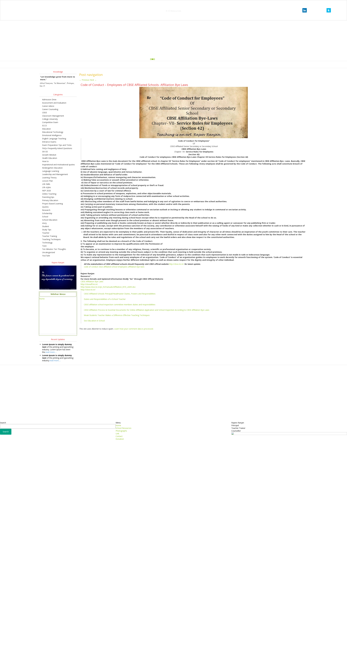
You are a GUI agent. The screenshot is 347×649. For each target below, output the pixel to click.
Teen (44, 246)
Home (142, 64)
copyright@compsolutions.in (174, 641)
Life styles (46, 187)
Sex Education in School (94, 320)
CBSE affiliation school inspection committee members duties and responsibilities (119, 304)
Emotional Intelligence (52, 135)
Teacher (45, 233)
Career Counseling (50, 109)
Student (45, 226)
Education (46, 128)
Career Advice (48, 106)
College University (50, 119)
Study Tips (46, 229)
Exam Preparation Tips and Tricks (57, 145)
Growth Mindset (49, 155)
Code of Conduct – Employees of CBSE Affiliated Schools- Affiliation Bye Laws (134, 85)
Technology (47, 242)
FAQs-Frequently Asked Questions (57, 148)
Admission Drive (49, 99)
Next (93, 80)
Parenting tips (48, 197)
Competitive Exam (50, 122)
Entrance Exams (49, 142)
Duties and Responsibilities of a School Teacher (105, 299)
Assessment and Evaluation (54, 102)
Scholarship (47, 213)
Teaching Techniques (51, 239)
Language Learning (50, 171)
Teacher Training (49, 236)
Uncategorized (48, 252)
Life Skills (46, 184)
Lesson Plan (47, 181)
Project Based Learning (52, 203)
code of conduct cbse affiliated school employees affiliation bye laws (114, 266)
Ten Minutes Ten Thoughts (54, 249)
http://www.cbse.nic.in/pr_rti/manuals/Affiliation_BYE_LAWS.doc (108, 287)
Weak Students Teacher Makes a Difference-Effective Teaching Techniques (117, 315)
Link (184, 64)
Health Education (49, 158)
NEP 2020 (46, 190)
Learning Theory (49, 177)
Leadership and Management (55, 174)
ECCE (44, 125)
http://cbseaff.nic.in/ (89, 284)
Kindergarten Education (52, 168)
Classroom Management (53, 115)
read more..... (51, 352)
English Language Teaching (54, 138)
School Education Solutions (173, 6)
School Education (49, 220)
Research (46, 210)
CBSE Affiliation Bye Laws (92, 281)
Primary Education (50, 200)
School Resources (156, 64)
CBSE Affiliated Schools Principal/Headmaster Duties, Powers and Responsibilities (119, 293)
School (45, 216)
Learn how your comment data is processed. (133, 328)
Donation (203, 64)
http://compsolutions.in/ (161, 645)
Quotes (45, 207)
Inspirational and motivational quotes (58, 164)
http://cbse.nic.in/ (176, 264)
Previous (84, 80)
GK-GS (45, 151)
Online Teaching (49, 194)
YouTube (46, 255)
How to (45, 161)
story (44, 223)
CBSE (44, 112)
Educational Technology (52, 132)
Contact (192, 64)
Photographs (173, 64)
